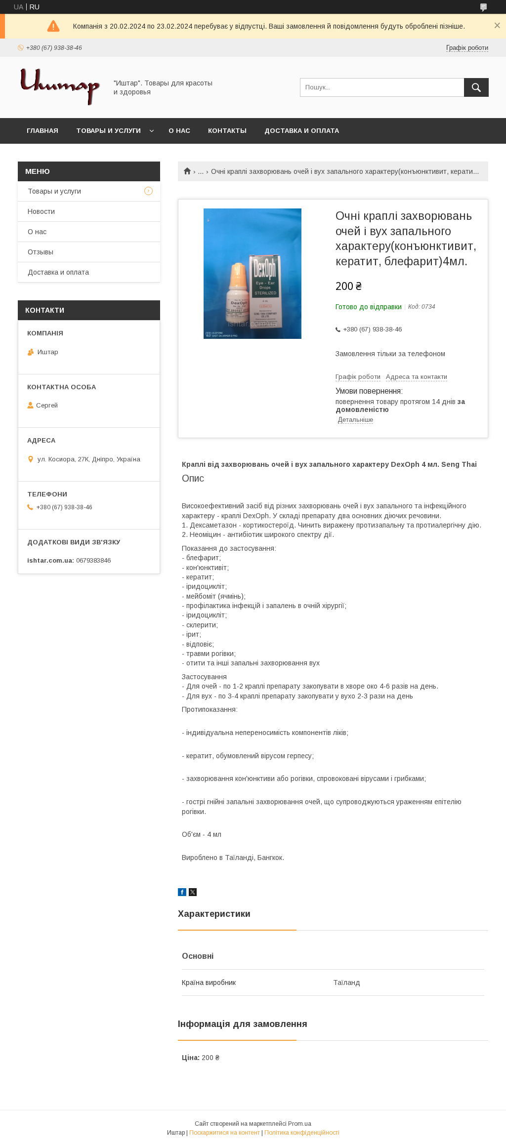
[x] (193, 894)
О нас (179, 130)
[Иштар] (60, 105)
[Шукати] (476, 87)
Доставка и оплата (301, 130)
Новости (41, 211)
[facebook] (182, 894)
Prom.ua (299, 1123)
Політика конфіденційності (301, 1132)
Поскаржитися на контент (224, 1132)
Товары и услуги (108, 130)
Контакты (227, 130)
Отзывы (40, 252)
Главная (42, 130)
